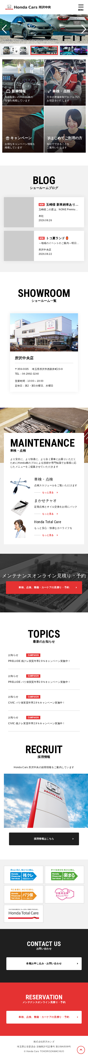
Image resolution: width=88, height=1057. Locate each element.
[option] (44, 29)
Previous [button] (4, 29)
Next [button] (83, 29)
